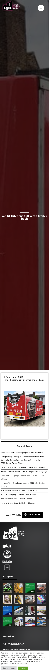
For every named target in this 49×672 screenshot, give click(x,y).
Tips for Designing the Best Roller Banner (18, 495)
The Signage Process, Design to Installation (19, 490)
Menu (41, 8)
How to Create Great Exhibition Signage (18, 503)
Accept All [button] (22, 668)
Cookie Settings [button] (9, 668)
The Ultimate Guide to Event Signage (16, 499)
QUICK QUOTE (33, 514)
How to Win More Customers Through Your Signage (23, 467)
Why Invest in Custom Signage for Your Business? (22, 453)
